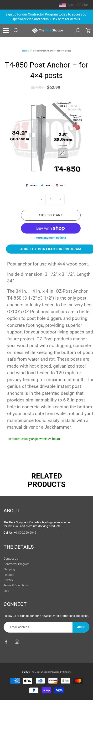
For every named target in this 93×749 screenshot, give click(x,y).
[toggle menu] (5, 30)
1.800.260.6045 (26, 532)
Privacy (8, 580)
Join (81, 627)
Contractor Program (17, 564)
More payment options (51, 237)
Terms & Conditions (16, 585)
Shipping (9, 569)
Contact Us (11, 558)
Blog (6, 591)
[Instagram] (17, 641)
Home (25, 50)
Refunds (9, 575)
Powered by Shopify (60, 672)
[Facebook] (6, 641)
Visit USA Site (78, 5)
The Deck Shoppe (39, 672)
